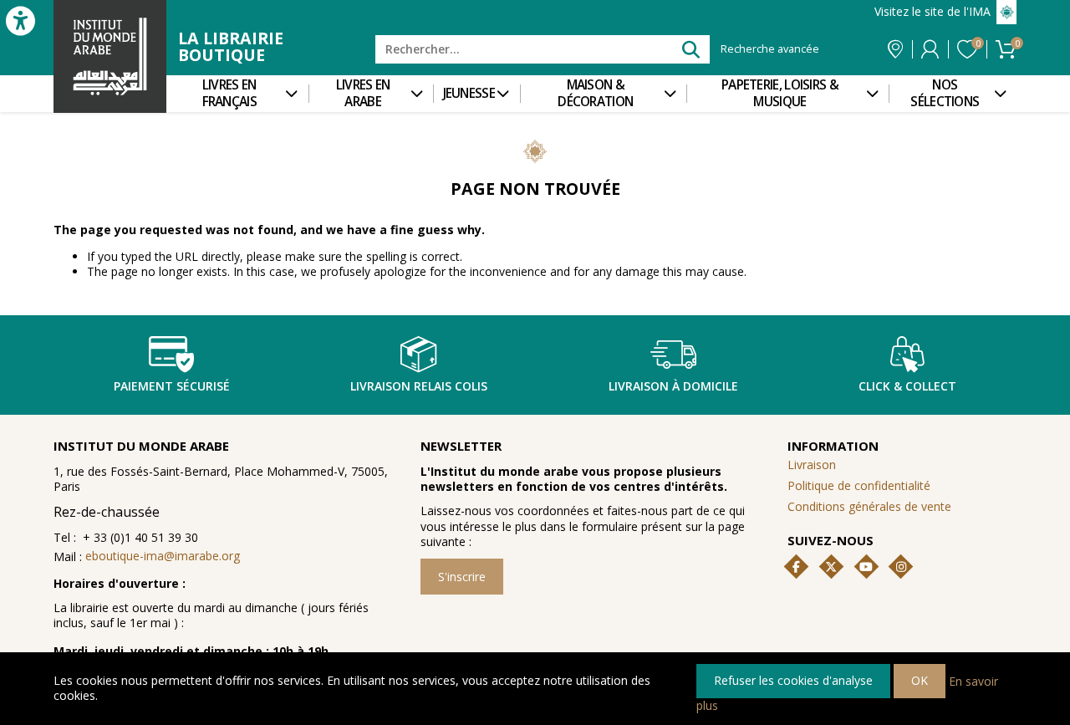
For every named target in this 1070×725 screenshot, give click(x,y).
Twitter (831, 567)
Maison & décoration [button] (595, 93)
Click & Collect (907, 386)
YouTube (866, 567)
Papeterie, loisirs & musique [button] (779, 93)
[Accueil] (110, 56)
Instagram (901, 567)
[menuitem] (237, 93)
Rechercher (690, 49)
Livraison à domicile (673, 386)
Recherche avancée (770, 49)
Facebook (797, 567)
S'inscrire (462, 577)
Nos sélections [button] (944, 93)
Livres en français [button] (229, 93)
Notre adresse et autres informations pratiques (895, 49)
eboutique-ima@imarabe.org (162, 556)
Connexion (930, 49)
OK (919, 680)
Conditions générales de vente (869, 506)
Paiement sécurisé (172, 386)
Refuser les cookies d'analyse (793, 680)
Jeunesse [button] (469, 93)
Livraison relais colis (418, 386)
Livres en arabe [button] (363, 93)
